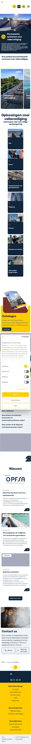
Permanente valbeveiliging (15, 714)
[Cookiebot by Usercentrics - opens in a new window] (22, 337)
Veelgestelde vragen (15, 730)
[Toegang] (15, 200)
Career (15, 698)
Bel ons (10, 650)
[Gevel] (15, 158)
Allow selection (15, 400)
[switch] (26, 371)
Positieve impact (15, 695)
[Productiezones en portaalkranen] (15, 179)
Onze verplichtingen (15, 692)
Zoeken (14, 6)
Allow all (15, 394)
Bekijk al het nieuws (15, 598)
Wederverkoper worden (15, 724)
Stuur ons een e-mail (23, 650)
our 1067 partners (12, 345)
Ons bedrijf (15, 689)
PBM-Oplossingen (15, 711)
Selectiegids (15, 727)
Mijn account (23, 6)
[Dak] (15, 137)
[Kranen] (15, 222)
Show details (22, 389)
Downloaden (6, 329)
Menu (28, 6)
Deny (15, 405)
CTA (26, 509)
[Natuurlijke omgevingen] (15, 264)
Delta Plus (4, 17)
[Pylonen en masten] (15, 243)
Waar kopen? (18, 6)
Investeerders (15, 700)
